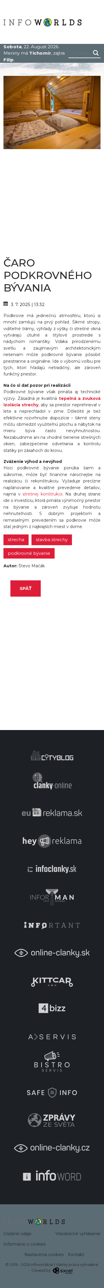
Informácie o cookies (24, 1244)
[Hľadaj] (96, 53)
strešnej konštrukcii (42, 494)
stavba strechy (52, 539)
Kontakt (76, 1254)
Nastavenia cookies (44, 1254)
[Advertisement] (52, 201)
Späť (25, 588)
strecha (16, 539)
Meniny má (27, 53)
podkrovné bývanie (29, 553)
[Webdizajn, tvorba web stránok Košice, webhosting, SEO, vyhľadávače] (62, 1270)
